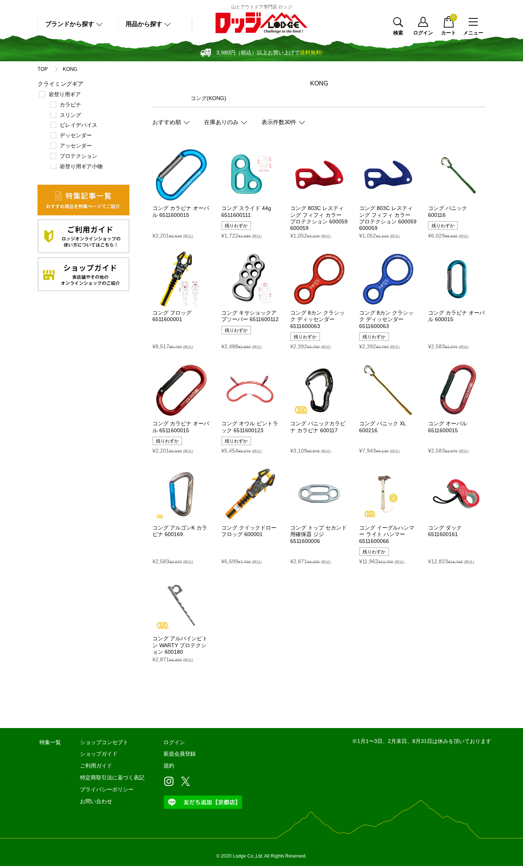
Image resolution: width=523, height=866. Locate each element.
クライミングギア (60, 83)
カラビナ (70, 105)
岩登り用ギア (65, 94)
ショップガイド (99, 754)
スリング (70, 115)
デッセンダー (76, 135)
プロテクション (78, 156)
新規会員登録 (179, 754)
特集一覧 (50, 742)
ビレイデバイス (78, 125)
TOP (43, 69)
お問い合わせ (96, 801)
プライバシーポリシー (107, 789)
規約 (168, 766)
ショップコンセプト (104, 742)
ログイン (423, 32)
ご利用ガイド (96, 766)
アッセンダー (76, 146)
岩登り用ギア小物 (81, 166)
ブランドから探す (69, 24)
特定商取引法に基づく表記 (112, 777)
